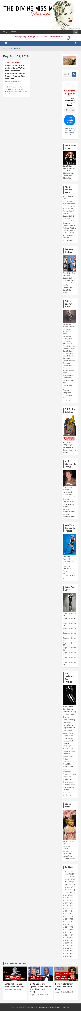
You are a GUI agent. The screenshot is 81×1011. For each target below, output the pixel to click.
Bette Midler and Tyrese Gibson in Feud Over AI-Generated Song (15, 988)
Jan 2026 (68, 892)
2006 (67, 946)
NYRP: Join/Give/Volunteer (69, 576)
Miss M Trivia (67, 385)
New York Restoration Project (67, 569)
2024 (67, 898)
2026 (67, 871)
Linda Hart (66, 754)
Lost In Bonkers (68, 502)
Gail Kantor (67, 722)
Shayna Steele (68, 782)
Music (7, 979)
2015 (67, 922)
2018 (67, 914)
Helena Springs (68, 725)
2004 (67, 951)
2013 (67, 927)
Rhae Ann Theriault (69, 774)
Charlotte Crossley (69, 712)
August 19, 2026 (35, 992)
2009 (67, 938)
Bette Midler (15, 976)
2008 (67, 940)
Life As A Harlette (69, 751)
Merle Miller (67, 764)
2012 (67, 930)
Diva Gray (66, 717)
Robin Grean (67, 777)
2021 (67, 906)
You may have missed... (16, 963)
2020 (67, 908)
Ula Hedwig (67, 795)
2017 (67, 916)
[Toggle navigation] (6, 43)
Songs (13, 979)
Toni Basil (66, 792)
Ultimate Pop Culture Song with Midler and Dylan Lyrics (64, 986)
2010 (67, 935)
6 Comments (9, 84)
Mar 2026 (68, 887)
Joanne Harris (68, 733)
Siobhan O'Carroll (69, 785)
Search (74, 74)
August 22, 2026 (10, 995)
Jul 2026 (68, 877)
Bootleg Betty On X (69, 240)
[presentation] (73, 963)
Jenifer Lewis (67, 730)
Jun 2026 (68, 879)
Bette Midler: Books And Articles (67, 331)
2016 (67, 919)
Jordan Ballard (68, 738)
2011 (67, 932)
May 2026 (68, 882)
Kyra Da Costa (68, 748)
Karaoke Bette (68, 447)
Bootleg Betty (29, 1007)
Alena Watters (68, 706)
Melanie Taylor (68, 756)
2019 (67, 911)
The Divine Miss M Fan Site (40, 979)
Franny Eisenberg (69, 720)
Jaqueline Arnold (69, 728)
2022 (67, 903)
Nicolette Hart (68, 767)
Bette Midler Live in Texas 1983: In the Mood (39, 986)
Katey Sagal (67, 746)
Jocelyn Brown (68, 736)
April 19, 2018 (9, 81)
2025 (67, 895)
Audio (7, 976)
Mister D (18, 81)
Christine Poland (68, 714)
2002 (67, 956)
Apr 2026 (68, 885)
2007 (67, 943)
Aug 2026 (68, 874)
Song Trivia (67, 393)
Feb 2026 (68, 890)
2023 (67, 900)
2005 (67, 948)
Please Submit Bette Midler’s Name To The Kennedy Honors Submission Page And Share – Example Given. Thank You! (16, 72)
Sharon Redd (67, 779)
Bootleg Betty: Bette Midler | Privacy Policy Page (52, 1007)
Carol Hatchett (68, 709)
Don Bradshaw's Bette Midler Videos (68, 290)
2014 (67, 924)
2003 (67, 954)
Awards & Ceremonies (12, 63)
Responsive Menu (75, 32)
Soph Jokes (67, 400)
